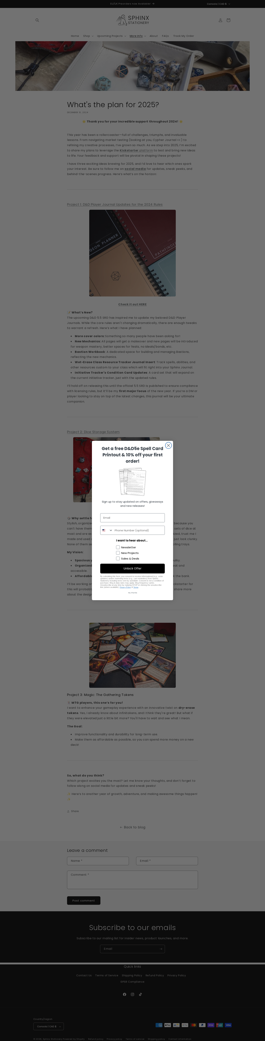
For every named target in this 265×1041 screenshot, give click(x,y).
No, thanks (132, 593)
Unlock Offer (132, 568)
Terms (135, 587)
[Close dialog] (168, 445)
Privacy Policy (125, 587)
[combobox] (106, 530)
